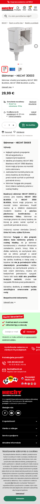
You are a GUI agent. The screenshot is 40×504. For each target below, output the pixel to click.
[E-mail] (4, 370)
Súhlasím (20, 498)
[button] (17, 8)
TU (12, 483)
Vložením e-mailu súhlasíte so (19, 338)
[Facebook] (5, 413)
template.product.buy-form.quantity (9, 125)
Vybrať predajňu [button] (32, 113)
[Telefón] (4, 363)
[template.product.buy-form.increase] (13, 125)
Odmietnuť (20, 494)
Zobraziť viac (7, 87)
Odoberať (31, 332)
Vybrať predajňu (15, 116)
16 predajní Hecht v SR (30, 378)
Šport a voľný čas (16, 23)
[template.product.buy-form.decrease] (5, 125)
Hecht (4, 23)
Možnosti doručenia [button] (32, 103)
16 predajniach (12, 113)
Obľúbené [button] (20, 132)
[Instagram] (11, 413)
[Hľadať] (5, 16)
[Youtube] (18, 413)
